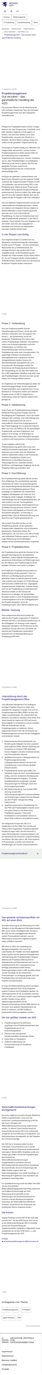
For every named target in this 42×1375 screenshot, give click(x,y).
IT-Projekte (26, 1310)
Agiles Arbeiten (8, 1318)
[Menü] (5, 11)
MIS (19, 1318)
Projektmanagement (10, 1310)
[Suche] (11, 11)
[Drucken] (20, 120)
